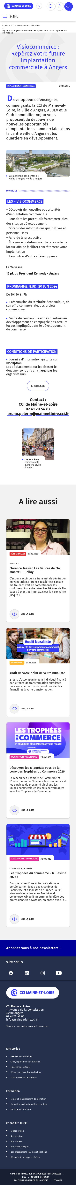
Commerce (12, 191)
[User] (59, 6)
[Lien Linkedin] (30, 973)
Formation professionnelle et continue (29, 1104)
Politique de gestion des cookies (31, 1180)
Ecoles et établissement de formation (28, 1099)
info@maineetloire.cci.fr (22, 1019)
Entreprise (13, 1048)
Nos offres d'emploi (20, 1147)
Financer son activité (20, 1067)
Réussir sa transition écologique (26, 1072)
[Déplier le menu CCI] (39, 6)
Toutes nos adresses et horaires (27, 1026)
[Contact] (68, 6)
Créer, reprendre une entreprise (25, 1062)
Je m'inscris (37, 387)
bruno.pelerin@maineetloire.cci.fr (38, 413)
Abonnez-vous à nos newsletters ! (33, 948)
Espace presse (17, 1131)
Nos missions (17, 1136)
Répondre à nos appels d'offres (25, 1157)
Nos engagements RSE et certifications (29, 1152)
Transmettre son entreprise (24, 1077)
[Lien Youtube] (62, 973)
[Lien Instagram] (46, 973)
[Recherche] (51, 6)
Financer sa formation (21, 1109)
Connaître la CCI (17, 1123)
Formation (13, 1091)
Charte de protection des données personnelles (35, 1174)
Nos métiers (16, 1141)
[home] (18, 5)
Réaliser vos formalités (21, 1056)
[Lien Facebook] (14, 973)
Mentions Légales (40, 1177)
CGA (24, 1177)
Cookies (58, 1180)
